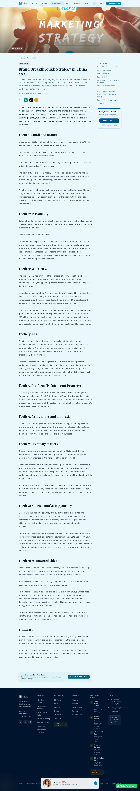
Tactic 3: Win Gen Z (103, 74)
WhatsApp (114, 712)
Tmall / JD (57, 718)
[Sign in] (94, 3)
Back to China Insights (28, 58)
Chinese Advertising (43, 719)
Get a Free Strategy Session (78, 677)
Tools (86, 3)
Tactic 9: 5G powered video (106, 100)
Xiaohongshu (58, 715)
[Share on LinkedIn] (26, 100)
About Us (75, 700)
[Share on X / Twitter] (31, 100)
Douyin (56, 711)
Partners (75, 704)
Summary (100, 103)
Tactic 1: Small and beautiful (107, 67)
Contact (75, 711)
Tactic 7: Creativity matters (106, 91)
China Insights (77, 707)
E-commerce (41, 726)
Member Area (77, 715)
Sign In (101, 3)
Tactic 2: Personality (104, 70)
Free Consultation (114, 3)
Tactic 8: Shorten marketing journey (106, 96)
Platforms (57, 700)
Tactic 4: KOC (102, 77)
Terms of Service (116, 783)
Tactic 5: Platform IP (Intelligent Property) (108, 81)
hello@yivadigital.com (118, 708)
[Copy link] (36, 100)
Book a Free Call (109, 121)
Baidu (56, 704)
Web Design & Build (43, 722)
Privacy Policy (104, 783)
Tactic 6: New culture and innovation (106, 87)
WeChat (57, 707)
